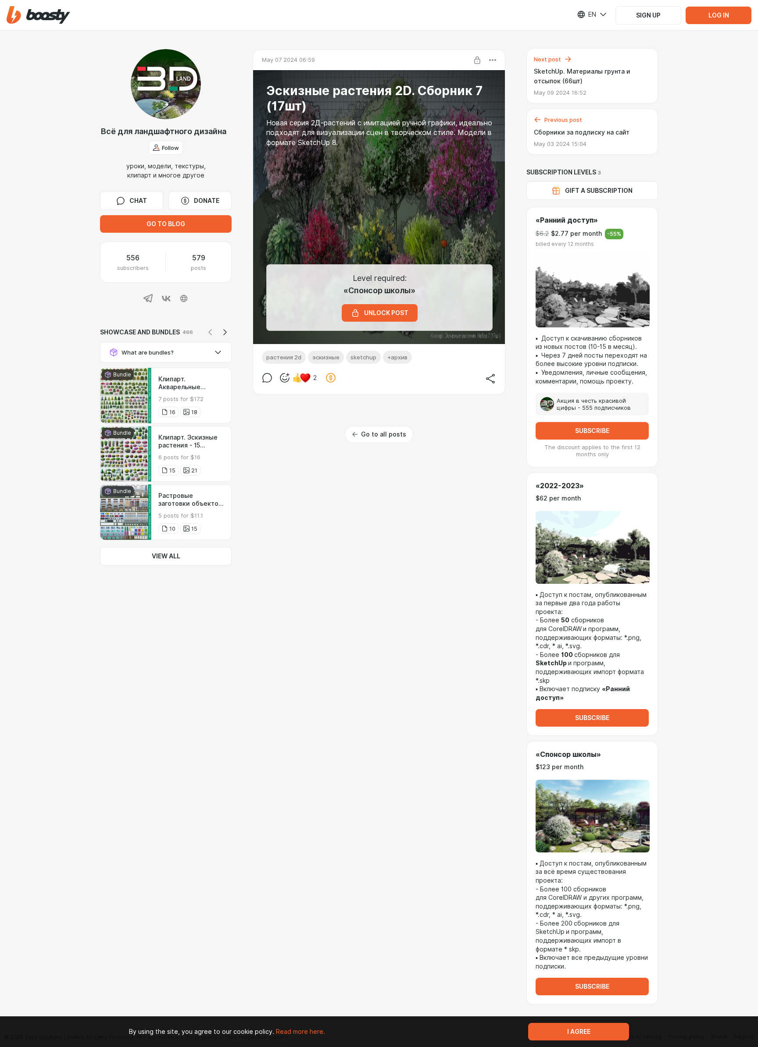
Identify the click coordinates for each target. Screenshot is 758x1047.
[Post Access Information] (477, 60)
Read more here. (300, 1031)
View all (166, 556)
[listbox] (586, 14)
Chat (138, 200)
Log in (718, 15)
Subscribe (592, 430)
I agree (578, 1031)
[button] (38, 15)
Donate (206, 200)
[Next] (225, 332)
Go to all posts (383, 434)
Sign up (648, 15)
